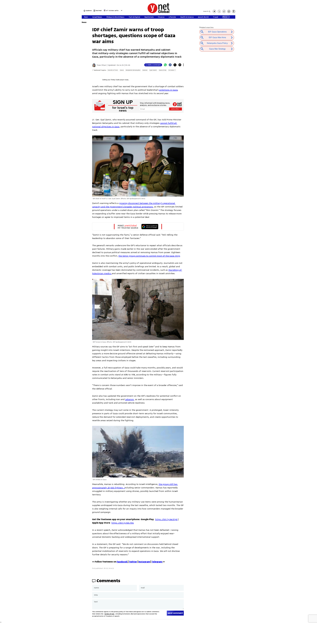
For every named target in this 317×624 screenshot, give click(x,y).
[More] (183, 64)
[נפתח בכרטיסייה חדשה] (214, 11)
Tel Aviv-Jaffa (113, 11)
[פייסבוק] (224, 11)
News (84, 22)
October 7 (172, 70)
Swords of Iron (113, 70)
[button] (121, 10)
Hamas (145, 70)
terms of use (109, 614)
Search (205, 11)
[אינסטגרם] (228, 11)
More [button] (225, 17)
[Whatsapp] (165, 64)
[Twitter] (174, 64)
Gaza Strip (162, 70)
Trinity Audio (115, 80)
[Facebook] (170, 64)
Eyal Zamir (153, 70)
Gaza (122, 70)
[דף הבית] (158, 13)
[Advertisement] (298, 37)
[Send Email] (179, 64)
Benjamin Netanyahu (133, 70)
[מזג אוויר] (104, 11)
